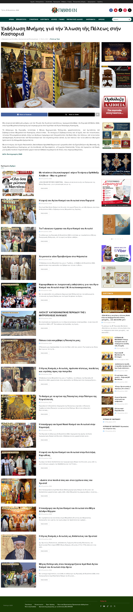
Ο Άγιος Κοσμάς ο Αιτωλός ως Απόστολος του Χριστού (68, 536)
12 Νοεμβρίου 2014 (110, 422)
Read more (44, 188)
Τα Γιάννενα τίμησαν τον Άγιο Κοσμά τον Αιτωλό (65, 228)
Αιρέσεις (100, 1)
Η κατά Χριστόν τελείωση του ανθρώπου (120, 399)
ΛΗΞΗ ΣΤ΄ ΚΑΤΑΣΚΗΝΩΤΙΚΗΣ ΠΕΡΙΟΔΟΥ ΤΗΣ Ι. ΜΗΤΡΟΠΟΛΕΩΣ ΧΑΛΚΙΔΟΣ (62, 314)
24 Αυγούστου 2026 (46, 430)
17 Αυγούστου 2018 (121, 413)
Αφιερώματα (91, 1)
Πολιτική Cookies (30, 607)
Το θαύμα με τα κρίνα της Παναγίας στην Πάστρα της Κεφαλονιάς (68, 398)
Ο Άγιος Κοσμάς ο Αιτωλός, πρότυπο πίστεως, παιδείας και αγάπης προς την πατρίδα (69, 370)
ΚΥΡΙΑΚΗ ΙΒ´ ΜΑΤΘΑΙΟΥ (111, 419)
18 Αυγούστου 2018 (121, 404)
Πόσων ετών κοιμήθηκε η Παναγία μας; (60, 340)
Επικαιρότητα (40, 1)
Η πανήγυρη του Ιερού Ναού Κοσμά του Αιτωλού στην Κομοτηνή (67, 426)
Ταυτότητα (28, 604)
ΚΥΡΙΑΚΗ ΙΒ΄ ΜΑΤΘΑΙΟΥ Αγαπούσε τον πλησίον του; (116, 427)
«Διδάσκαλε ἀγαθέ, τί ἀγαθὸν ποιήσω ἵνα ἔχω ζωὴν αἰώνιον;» (123, 366)
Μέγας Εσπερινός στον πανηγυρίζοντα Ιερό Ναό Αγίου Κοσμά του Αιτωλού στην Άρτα (68, 565)
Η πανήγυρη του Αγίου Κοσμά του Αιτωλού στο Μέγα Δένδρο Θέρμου (67, 510)
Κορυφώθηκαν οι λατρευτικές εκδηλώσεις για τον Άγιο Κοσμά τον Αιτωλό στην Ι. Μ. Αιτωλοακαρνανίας (68, 286)
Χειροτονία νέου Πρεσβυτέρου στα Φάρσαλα (63, 256)
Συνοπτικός (49, 1)
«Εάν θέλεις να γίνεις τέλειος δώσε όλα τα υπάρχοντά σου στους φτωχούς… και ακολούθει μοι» (116, 317)
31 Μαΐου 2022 (43, 39)
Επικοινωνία (39, 604)
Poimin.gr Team (55, 39)
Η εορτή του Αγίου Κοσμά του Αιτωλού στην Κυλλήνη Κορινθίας (67, 454)
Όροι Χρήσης (50, 604)
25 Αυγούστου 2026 (46, 178)
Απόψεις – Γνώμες (66, 1)
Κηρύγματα (56, 1)
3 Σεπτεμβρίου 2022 (109, 322)
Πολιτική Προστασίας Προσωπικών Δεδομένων (73, 604)
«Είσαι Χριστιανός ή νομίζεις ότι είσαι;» (123, 387)
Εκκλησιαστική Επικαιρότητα (28, 39)
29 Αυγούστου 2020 (121, 371)
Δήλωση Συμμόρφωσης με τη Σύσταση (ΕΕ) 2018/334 (56, 607)
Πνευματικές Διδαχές (79, 1)
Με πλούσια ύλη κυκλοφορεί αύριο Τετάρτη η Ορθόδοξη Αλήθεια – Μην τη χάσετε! (69, 174)
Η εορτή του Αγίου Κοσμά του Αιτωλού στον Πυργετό (66, 200)
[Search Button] (130, 19)
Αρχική (32, 1)
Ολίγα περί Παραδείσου (119, 409)
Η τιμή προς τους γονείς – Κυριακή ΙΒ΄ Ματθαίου (122, 377)
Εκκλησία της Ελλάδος (10, 39)
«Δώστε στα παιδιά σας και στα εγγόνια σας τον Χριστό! (65, 481)
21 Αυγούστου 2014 (110, 431)
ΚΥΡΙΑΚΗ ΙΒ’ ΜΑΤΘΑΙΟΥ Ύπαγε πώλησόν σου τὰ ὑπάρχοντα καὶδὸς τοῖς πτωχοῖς (122, 341)
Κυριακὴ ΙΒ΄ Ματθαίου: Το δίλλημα (120, 355)
